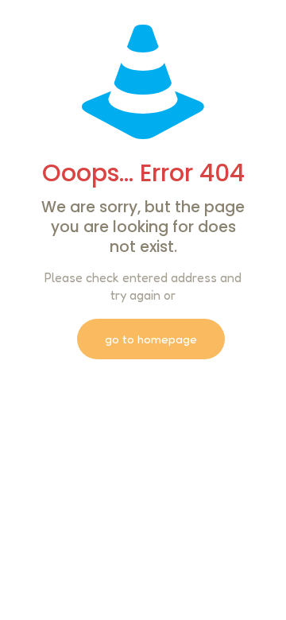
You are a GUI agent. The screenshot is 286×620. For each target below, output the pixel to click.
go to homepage (151, 339)
